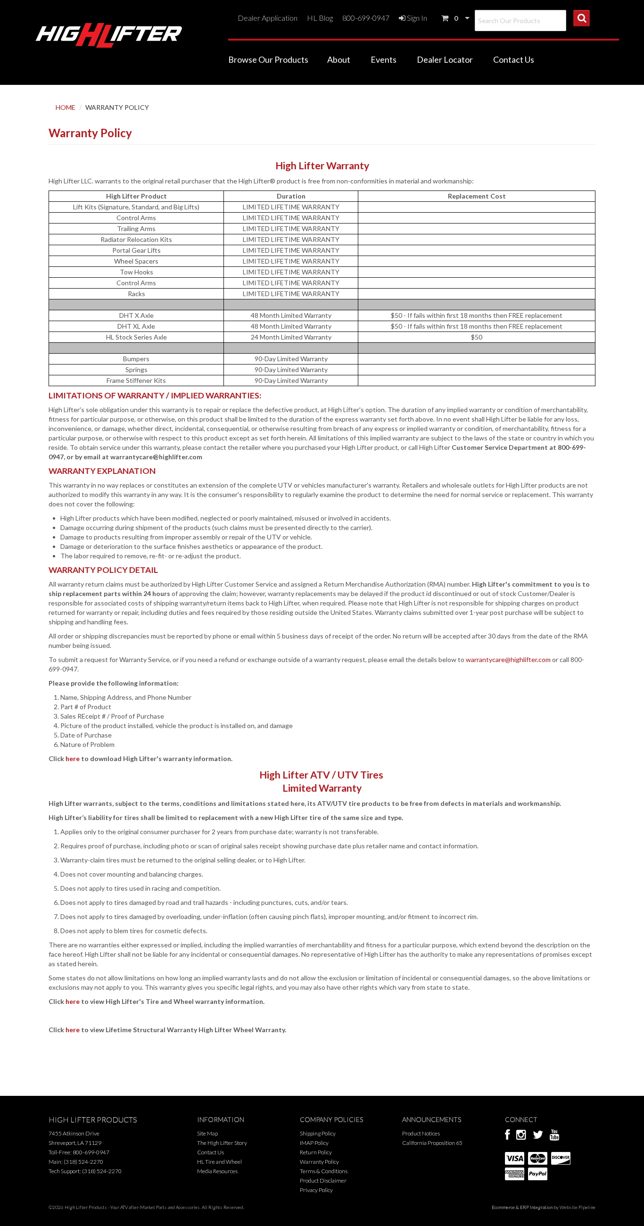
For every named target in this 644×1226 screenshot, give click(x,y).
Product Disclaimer (323, 1180)
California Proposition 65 (432, 1142)
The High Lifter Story (222, 1142)
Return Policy (316, 1152)
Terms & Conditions (323, 1171)
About (338, 59)
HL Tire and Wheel (219, 1161)
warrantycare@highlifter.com (508, 659)
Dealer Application (267, 17)
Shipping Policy (318, 1133)
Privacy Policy (316, 1189)
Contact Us (513, 59)
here (73, 758)
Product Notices (421, 1133)
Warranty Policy (319, 1161)
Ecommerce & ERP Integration (522, 1207)
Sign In (416, 17)
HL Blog (320, 17)
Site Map (207, 1133)
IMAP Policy (314, 1142)
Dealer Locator (445, 59)
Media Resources (217, 1171)
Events (383, 59)
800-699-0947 (365, 17)
